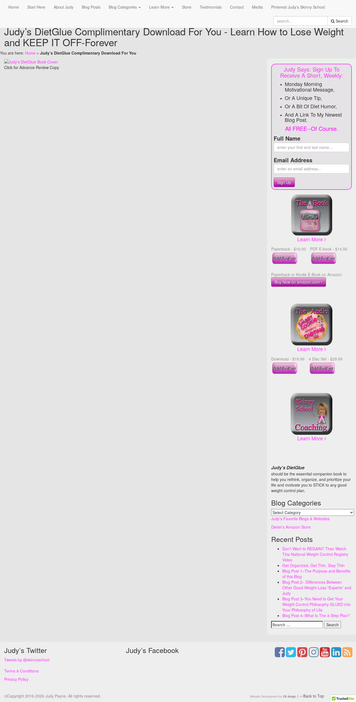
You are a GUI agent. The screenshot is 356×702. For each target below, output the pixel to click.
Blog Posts (91, 7)
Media (257, 7)
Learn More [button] (160, 7)
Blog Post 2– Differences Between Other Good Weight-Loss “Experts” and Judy (316, 587)
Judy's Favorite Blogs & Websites (300, 518)
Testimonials (211, 7)
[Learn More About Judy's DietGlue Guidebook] (311, 214)
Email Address (293, 160)
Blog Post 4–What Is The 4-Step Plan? (316, 615)
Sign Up (284, 182)
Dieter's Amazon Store (291, 527)
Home (13, 7)
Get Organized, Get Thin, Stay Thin (313, 565)
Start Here (36, 7)
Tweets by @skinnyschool (27, 659)
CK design (289, 696)
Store (186, 7)
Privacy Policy (16, 679)
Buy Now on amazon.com (298, 282)
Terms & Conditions (21, 671)
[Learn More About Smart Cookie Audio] (311, 324)
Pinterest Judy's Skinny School (298, 7)
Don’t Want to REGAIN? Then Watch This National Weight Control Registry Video (315, 554)
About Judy (63, 7)
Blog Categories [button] (123, 7)
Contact (237, 7)
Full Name (287, 138)
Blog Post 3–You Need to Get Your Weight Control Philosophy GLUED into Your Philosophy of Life (316, 604)
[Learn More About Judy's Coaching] (311, 413)
